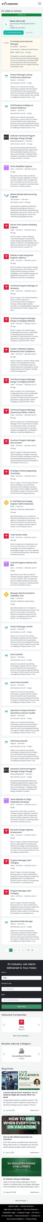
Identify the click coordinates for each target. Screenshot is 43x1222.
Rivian (12, 507)
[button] (39, 1054)
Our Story (35, 1212)
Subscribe (21, 1006)
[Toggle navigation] (40, 3)
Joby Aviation (15, 199)
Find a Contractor (22, 1216)
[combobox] (22, 978)
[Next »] (36, 950)
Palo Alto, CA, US (30, 169)
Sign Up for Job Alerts (12, 1209)
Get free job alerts (15, 33)
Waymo (13, 80)
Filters (22, 15)
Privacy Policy (31, 1219)
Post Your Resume (30, 1209)
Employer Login (24, 1212)
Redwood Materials (17, 141)
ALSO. (12, 169)
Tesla (12, 230)
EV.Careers (14, 47)
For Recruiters (7, 1216)
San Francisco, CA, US (17, 83)
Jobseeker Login (8, 1212)
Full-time (23, 47)
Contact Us (35, 1216)
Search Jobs (13, 1206)
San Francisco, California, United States (24, 49)
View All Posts (20, 1201)
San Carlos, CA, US (16, 202)
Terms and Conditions (15, 1219)
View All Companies (21, 1036)
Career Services (26, 1206)
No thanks (29, 33)
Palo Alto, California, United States (22, 509)
